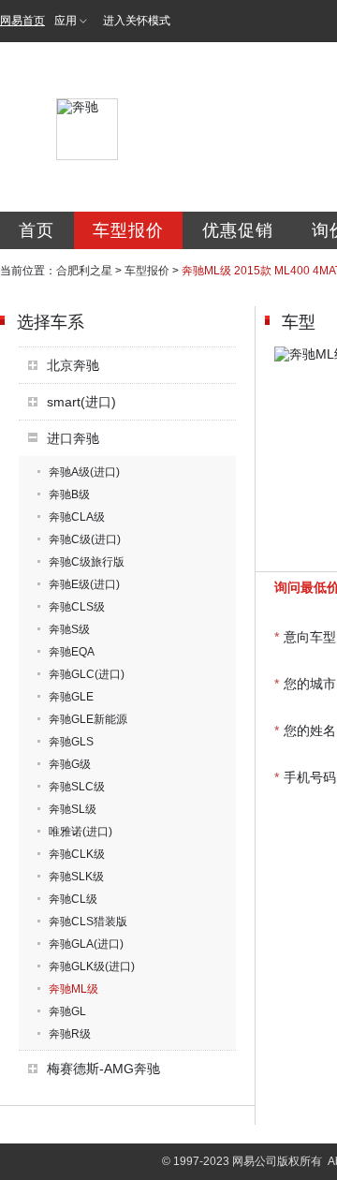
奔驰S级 (69, 629)
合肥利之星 (84, 270)
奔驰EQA (72, 651)
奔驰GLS (71, 741)
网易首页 (22, 20)
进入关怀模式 (136, 20)
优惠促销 (237, 230)
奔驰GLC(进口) (87, 674)
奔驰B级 (69, 494)
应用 (65, 20)
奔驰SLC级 (77, 786)
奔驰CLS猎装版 (88, 921)
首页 (36, 230)
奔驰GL (67, 1011)
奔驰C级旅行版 (87, 561)
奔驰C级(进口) (85, 539)
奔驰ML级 (73, 989)
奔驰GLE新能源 (88, 719)
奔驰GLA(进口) (86, 944)
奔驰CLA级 (77, 517)
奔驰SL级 (72, 809)
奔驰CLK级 (77, 854)
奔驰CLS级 (77, 606)
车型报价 (128, 230)
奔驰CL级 (73, 899)
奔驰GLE (71, 696)
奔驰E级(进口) (84, 584)
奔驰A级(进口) (84, 472)
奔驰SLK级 (76, 876)
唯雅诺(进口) (80, 831)
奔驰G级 (70, 764)
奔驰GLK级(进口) (92, 966)
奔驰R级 (70, 1033)
